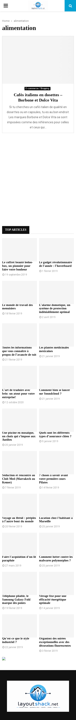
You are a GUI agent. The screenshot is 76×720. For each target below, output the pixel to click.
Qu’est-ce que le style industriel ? (15, 640)
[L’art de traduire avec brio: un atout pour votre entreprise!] (19, 377)
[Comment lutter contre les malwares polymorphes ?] (56, 544)
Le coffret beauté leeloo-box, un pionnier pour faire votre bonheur (17, 266)
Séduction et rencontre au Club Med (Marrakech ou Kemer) (18, 479)
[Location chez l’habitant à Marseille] (56, 505)
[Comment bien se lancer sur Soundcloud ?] (56, 377)
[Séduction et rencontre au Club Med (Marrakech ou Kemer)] (19, 462)
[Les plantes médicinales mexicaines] (56, 335)
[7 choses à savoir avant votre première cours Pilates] (56, 462)
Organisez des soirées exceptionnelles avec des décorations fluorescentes (55, 642)
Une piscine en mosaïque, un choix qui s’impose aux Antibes (18, 436)
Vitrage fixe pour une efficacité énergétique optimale (52, 599)
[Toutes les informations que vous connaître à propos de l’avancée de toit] (19, 335)
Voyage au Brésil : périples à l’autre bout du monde (19, 519)
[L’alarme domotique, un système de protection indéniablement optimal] (56, 292)
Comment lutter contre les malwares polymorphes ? (56, 558)
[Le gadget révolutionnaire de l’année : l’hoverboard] (56, 249)
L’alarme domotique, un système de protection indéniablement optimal (54, 308)
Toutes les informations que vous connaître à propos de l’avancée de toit (19, 351)
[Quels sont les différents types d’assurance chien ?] (56, 420)
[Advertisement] (38, 179)
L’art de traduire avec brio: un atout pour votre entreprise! (18, 393)
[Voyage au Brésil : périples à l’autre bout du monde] (19, 505)
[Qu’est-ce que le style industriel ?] (19, 626)
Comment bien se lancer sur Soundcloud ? (54, 391)
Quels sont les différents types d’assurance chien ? (55, 434)
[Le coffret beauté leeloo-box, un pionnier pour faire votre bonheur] (19, 249)
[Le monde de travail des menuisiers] (19, 292)
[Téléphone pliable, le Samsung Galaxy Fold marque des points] (19, 583)
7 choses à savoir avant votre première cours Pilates (53, 479)
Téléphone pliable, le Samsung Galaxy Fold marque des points (16, 599)
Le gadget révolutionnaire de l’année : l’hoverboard (55, 264)
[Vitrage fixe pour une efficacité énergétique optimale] (56, 583)
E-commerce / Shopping (37, 88)
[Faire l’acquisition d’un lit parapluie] (19, 544)
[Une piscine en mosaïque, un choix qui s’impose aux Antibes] (19, 420)
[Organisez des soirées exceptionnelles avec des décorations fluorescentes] (56, 626)
